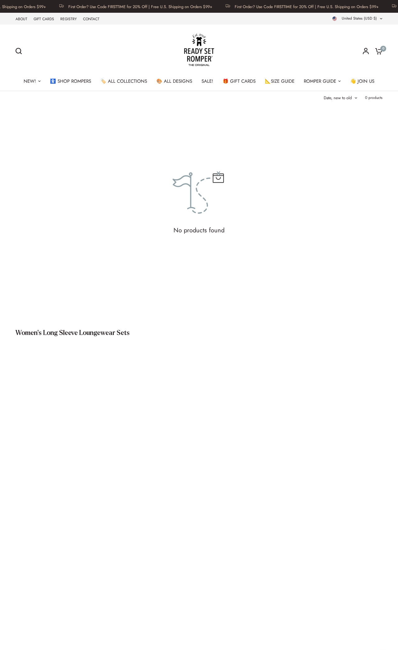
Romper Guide (320, 81)
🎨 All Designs (174, 81)
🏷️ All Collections (123, 81)
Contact (91, 19)
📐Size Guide (279, 81)
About (21, 19)
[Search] (20, 51)
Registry (68, 19)
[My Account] (366, 51)
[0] (377, 51)
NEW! (30, 81)
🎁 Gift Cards (239, 81)
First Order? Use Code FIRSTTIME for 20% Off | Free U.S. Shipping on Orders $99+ (134, 6)
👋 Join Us (362, 81)
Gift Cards (44, 19)
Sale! (207, 81)
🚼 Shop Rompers (70, 81)
